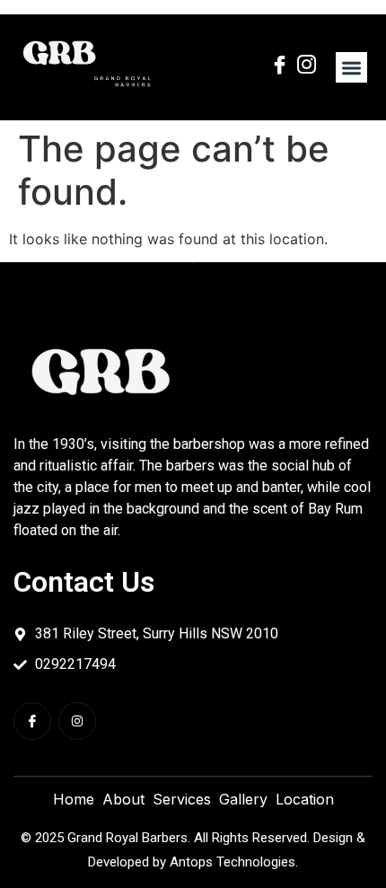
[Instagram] (77, 721)
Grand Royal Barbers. (128, 838)
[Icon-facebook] (32, 721)
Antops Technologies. (234, 862)
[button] (351, 68)
